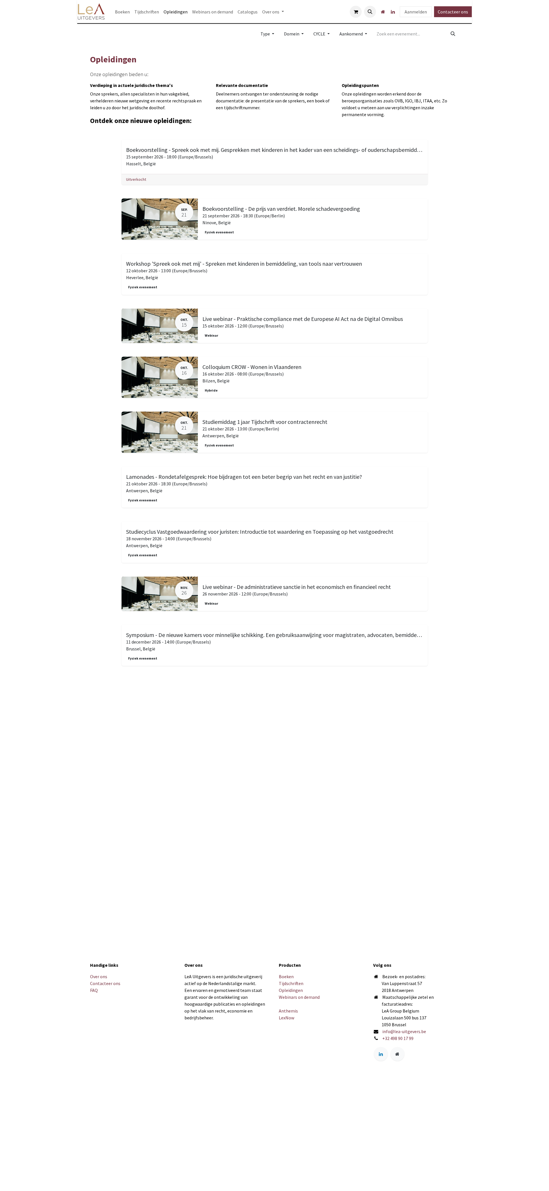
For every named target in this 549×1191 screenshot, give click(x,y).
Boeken (286, 976)
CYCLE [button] (319, 34)
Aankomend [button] (351, 34)
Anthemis (288, 1011)
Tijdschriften (291, 983)
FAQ (94, 990)
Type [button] (265, 34)
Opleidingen (291, 990)
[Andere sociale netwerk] (382, 11)
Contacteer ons (453, 12)
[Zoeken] (453, 33)
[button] (370, 12)
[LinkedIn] (392, 11)
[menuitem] (122, 11)
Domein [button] (292, 34)
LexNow (286, 1018)
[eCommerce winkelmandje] (356, 12)
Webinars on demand (299, 997)
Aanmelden (416, 12)
